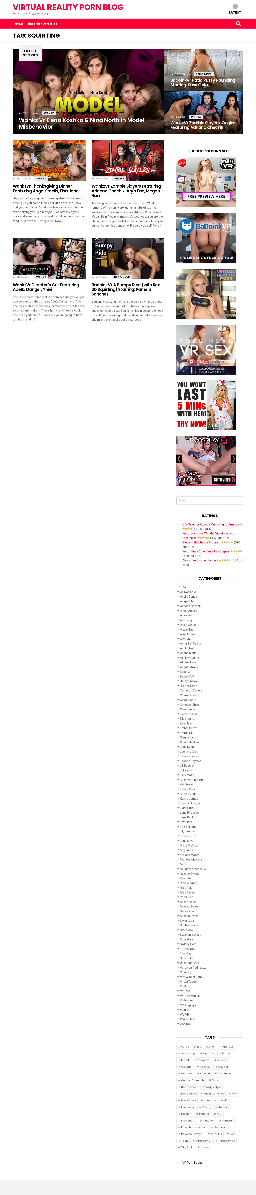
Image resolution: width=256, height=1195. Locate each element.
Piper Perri (186, 878)
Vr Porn (185, 991)
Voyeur (205, 1147)
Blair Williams (188, 686)
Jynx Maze (187, 775)
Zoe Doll (185, 1024)
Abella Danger (189, 596)
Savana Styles (189, 906)
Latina (223, 1107)
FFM (234, 1093)
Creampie (224, 1073)
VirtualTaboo (188, 981)
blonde (186, 1060)
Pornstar (227, 1120)
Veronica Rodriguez (193, 967)
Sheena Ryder (189, 916)
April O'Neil (187, 648)
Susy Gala (186, 939)
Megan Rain (187, 850)
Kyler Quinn (187, 808)
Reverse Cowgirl (192, 1134)
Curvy (215, 1080)
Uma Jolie (186, 958)
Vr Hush (185, 986)
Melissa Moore (189, 855)
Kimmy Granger (190, 803)
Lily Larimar (187, 831)
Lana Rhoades (189, 812)
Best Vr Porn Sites (42, 24)
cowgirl (205, 1073)
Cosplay (205, 1067)
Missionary (188, 1120)
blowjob (204, 1060)
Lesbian (186, 1114)
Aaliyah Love (188, 592)
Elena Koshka (189, 714)
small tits (216, 1134)
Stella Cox (186, 930)
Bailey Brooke (189, 681)
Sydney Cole (188, 944)
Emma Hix (186, 733)
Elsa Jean (186, 723)
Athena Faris (188, 662)
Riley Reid (186, 888)
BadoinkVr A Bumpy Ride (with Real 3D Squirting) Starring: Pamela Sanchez (126, 289)
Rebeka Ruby (188, 883)
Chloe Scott (188, 700)
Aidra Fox (186, 615)
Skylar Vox (187, 920)
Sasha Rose (188, 902)
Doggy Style (213, 1087)
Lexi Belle (186, 822)
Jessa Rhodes (189, 756)
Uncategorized (189, 963)
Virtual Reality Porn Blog (68, 7)
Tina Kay (185, 953)
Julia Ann (186, 770)
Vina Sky (185, 972)
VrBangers (187, 1000)
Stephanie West (190, 934)
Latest (235, 12)
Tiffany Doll (187, 949)
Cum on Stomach (192, 1080)
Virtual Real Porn (191, 977)
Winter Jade (188, 1019)
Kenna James (189, 798)
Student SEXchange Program (201, 542)
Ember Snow (188, 728)
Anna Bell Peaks (190, 643)
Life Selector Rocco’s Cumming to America (210, 524)
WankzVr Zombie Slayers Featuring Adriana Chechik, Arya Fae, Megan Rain (126, 190)
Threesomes (226, 1141)
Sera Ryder (187, 911)
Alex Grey (186, 620)
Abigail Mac (187, 601)
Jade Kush (187, 747)
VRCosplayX (188, 1005)
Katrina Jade (188, 794)
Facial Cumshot (214, 1093)
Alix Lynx (185, 639)
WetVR (184, 1014)
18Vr (183, 587)
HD (226, 1100)
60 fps (185, 1047)
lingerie (204, 1114)
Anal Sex (227, 1047)
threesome (203, 1141)
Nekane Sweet (189, 874)
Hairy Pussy (188, 1100)
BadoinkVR (204, 74)
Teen (184, 1141)
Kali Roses (187, 784)
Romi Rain (186, 897)
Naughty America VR (193, 869)
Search (238, 24)
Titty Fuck (187, 1147)
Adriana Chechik (190, 606)
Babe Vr (185, 672)
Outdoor (208, 1120)
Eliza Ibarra (187, 718)
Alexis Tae (186, 629)
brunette (222, 1060)
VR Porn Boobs (192, 1162)
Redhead (220, 1127)
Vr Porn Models (190, 996)
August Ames (189, 667)
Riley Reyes (187, 892)
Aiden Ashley (188, 611)
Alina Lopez (187, 634)
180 (199, 1047)
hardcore (210, 1100)
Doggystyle (188, 1093)
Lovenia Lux (188, 836)
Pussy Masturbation (193, 1127)
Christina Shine (190, 704)
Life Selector (188, 827)
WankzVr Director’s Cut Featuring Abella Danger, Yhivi (46, 287)
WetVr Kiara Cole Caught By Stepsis (206, 551)
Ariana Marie (188, 653)
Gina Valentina (189, 742)
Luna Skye (186, 841)
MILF (219, 1114)
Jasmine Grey (189, 751)
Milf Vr (184, 864)
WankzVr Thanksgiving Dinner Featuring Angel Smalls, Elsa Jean (46, 188)
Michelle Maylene (191, 859)
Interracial (187, 1107)
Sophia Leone (189, 925)
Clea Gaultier (188, 709)
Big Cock (208, 1053)
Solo (232, 1134)
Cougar (223, 1067)
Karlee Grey (187, 789)
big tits (226, 1053)
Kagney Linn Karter (192, 780)
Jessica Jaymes (190, 761)
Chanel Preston (190, 695)
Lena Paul (186, 817)
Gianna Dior (187, 737)
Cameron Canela (191, 690)
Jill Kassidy (187, 765)
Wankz (49, 113)
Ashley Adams (189, 658)
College (186, 1067)
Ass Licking (188, 1053)
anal (212, 1047)
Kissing (206, 1107)
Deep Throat (189, 1087)
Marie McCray (189, 845)
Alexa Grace (188, 625)
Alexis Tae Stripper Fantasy (200, 560)
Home (19, 24)
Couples (186, 1073)
